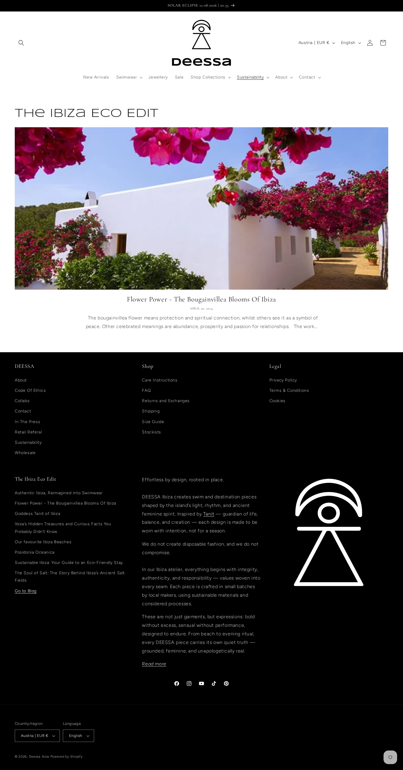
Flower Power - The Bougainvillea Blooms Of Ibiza (201, 299)
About (21, 380)
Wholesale (25, 452)
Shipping (151, 411)
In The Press (27, 421)
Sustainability (28, 442)
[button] (21, 42)
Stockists (151, 432)
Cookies (277, 400)
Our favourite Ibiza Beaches (43, 541)
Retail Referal (28, 432)
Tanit (208, 514)
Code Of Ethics (30, 390)
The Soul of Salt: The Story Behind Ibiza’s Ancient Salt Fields (70, 576)
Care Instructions (159, 380)
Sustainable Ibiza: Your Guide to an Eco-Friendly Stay (69, 562)
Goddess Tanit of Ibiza (37, 513)
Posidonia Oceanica (35, 552)
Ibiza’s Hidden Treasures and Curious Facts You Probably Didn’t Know (63, 527)
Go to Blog (26, 590)
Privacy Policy (283, 380)
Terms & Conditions (289, 390)
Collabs (22, 400)
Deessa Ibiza (39, 756)
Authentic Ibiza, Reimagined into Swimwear (59, 492)
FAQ (146, 390)
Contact (23, 411)
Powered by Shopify (66, 756)
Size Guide (153, 421)
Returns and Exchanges (166, 400)
